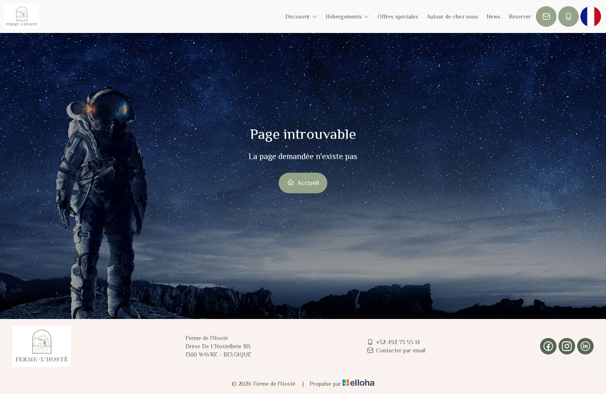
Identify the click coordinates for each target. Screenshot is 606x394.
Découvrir (298, 16)
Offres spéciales (398, 16)
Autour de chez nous (452, 16)
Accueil (307, 183)
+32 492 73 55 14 (398, 342)
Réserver (520, 16)
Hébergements (345, 16)
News (493, 16)
